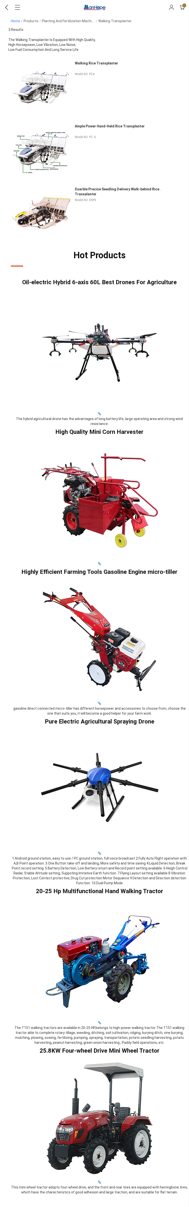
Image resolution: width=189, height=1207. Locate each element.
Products (31, 21)
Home (15, 21)
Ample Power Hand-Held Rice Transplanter (110, 126)
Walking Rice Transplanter (96, 63)
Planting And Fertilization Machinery (70, 21)
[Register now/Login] (171, 7)
